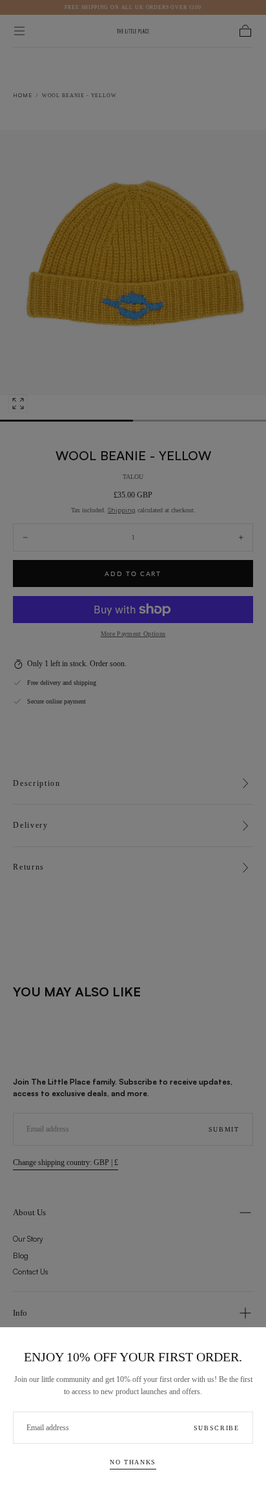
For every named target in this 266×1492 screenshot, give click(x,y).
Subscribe (217, 1427)
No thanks (133, 1462)
